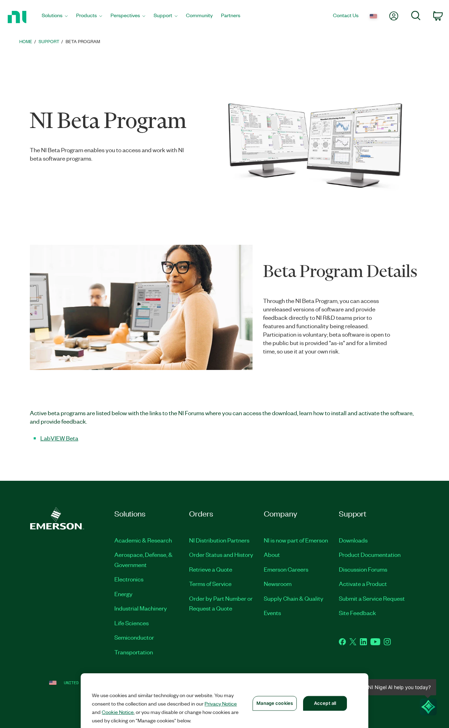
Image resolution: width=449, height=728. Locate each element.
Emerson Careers (286, 569)
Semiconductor (134, 637)
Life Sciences (131, 623)
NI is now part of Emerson (296, 540)
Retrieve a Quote (210, 569)
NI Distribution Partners (219, 540)
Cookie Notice (118, 711)
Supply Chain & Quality (293, 598)
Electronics (128, 579)
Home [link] (25, 41)
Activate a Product (363, 583)
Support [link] (49, 41)
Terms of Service (210, 583)
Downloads (353, 540)
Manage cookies (274, 703)
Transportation (133, 652)
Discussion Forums (363, 569)
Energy (123, 594)
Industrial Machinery (140, 608)
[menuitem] (55, 17)
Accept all (325, 703)
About (272, 554)
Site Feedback (357, 612)
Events (272, 612)
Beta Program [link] (83, 41)
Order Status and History (221, 554)
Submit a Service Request (372, 598)
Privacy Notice (221, 703)
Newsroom (277, 583)
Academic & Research (143, 540)
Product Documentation (370, 554)
